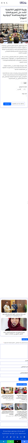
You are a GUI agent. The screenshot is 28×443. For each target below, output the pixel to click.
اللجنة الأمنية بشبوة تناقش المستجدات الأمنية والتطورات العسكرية (7, 413)
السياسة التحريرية (5, 433)
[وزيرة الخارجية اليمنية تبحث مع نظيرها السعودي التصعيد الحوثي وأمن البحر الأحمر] (7, 390)
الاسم (26, 360)
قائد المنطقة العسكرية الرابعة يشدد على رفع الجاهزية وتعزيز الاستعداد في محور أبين (21, 397)
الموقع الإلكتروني (24, 373)
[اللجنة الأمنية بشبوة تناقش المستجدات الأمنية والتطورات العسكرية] (7, 406)
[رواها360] (23, 3)
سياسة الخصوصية (22, 433)
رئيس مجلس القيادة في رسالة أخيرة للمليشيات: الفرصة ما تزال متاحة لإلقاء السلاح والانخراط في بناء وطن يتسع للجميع (21, 414)
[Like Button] (25, 83)
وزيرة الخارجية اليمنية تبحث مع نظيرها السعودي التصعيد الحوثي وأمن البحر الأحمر (7, 396)
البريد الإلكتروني (24, 367)
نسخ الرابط (7, 104)
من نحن (16, 433)
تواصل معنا (12, 433)
